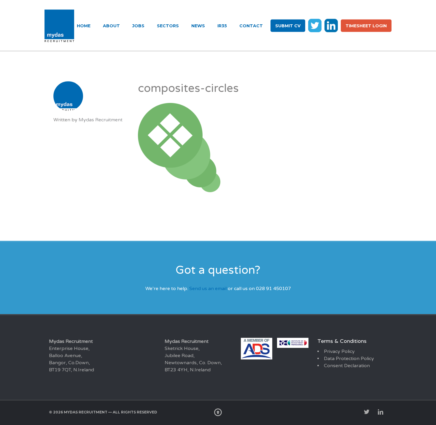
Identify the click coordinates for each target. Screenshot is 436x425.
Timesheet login (366, 25)
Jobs (138, 25)
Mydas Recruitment (100, 120)
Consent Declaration (347, 366)
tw (315, 25)
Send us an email (208, 289)
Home (83, 25)
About (111, 25)
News (198, 25)
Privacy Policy (339, 351)
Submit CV (287, 25)
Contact (251, 25)
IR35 (222, 25)
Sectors (168, 25)
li (331, 25)
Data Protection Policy (349, 359)
